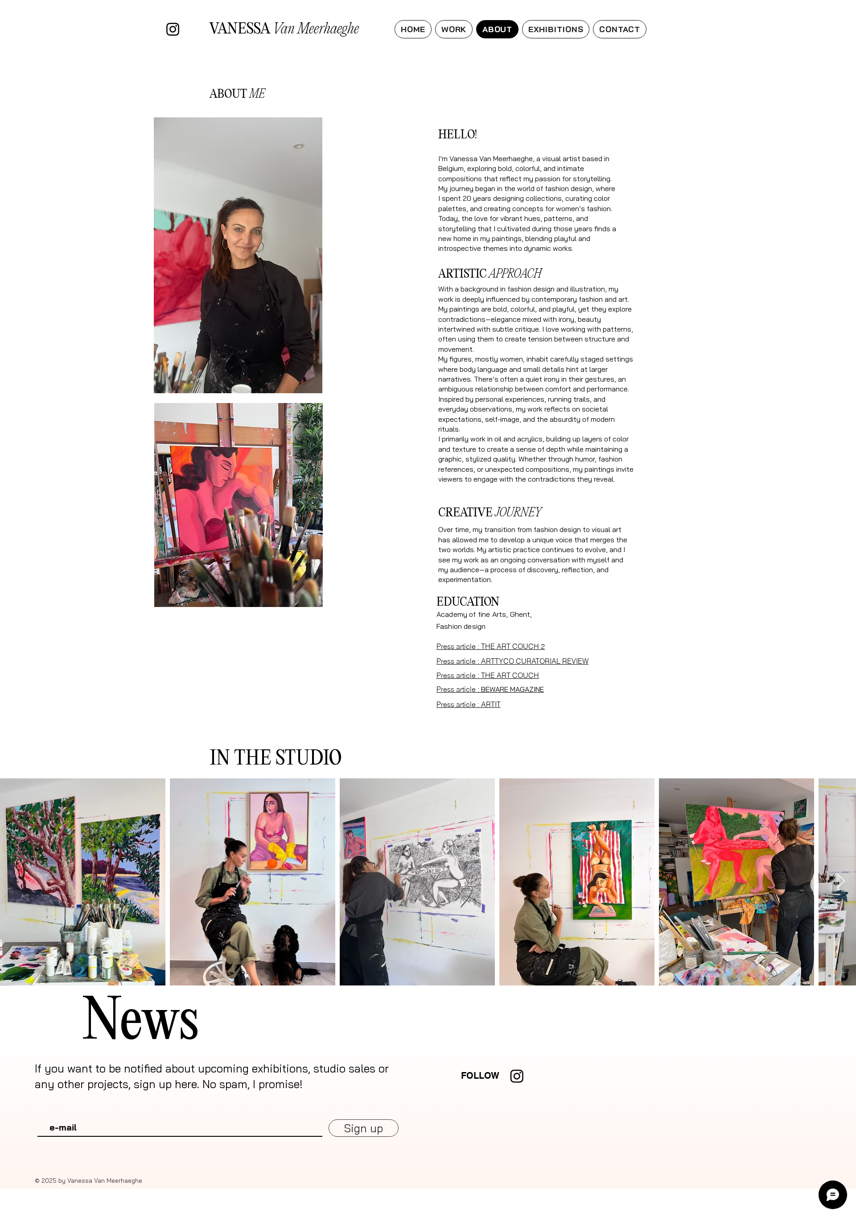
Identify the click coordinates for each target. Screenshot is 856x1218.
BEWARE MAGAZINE (490, 689)
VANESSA (284, 29)
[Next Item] (840, 881)
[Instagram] (172, 29)
